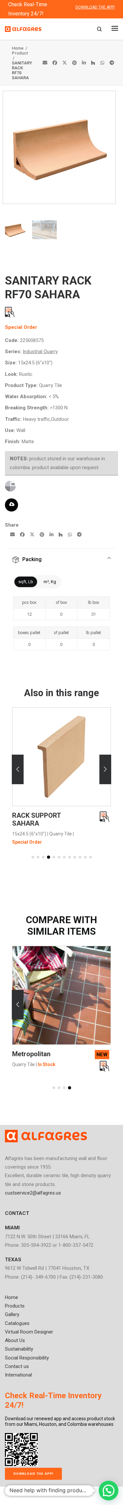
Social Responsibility (27, 1358)
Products (15, 1306)
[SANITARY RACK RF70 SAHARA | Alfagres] (59, 202)
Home (18, 48)
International (18, 1375)
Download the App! (33, 1473)
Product (20, 53)
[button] (18, 769)
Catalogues (17, 1323)
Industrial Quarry (40, 351)
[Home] (46, 1136)
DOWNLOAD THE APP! (95, 7)
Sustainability (19, 1349)
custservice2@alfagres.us (33, 1193)
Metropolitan (31, 1054)
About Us (15, 1340)
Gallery (12, 1314)
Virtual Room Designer (29, 1332)
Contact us (17, 1366)
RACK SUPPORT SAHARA (36, 819)
